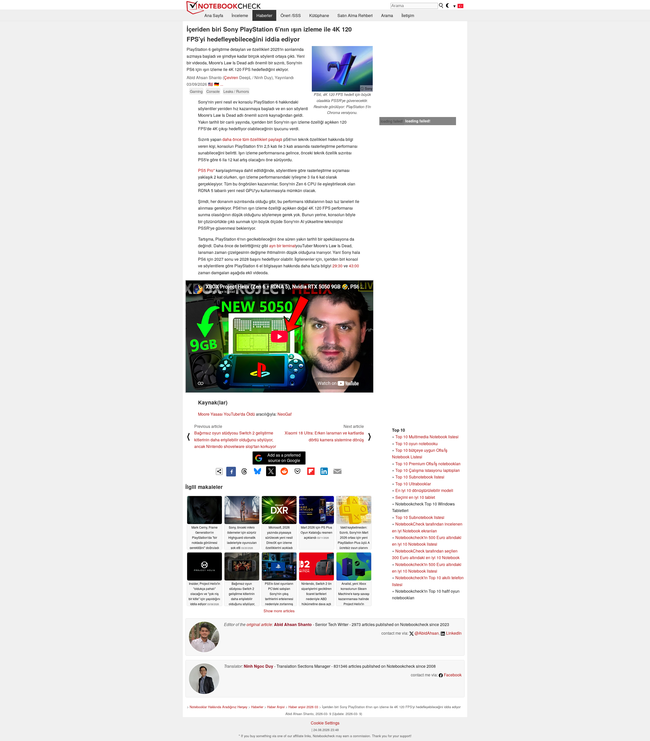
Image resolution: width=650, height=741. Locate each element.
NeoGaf (284, 414)
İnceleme (240, 15)
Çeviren (231, 77)
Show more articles (279, 610)
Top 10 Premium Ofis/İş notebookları (428, 464)
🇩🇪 (216, 84)
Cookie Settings (325, 723)
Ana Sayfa (213, 15)
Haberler (264, 15)
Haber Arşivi (276, 706)
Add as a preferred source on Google (284, 457)
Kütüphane (319, 15)
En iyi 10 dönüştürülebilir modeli (424, 490)
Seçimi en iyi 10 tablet (415, 497)
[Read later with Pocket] (297, 471)
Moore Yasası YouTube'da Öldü (226, 414)
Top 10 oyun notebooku (416, 443)
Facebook (452, 675)
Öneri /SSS (291, 15)
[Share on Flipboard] (311, 471)
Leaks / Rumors (236, 91)
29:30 (337, 266)
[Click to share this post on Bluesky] (257, 471)
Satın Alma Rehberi (355, 15)
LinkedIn (453, 633)
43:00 (354, 266)
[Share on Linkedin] (324, 471)
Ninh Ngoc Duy (258, 666)
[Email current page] (337, 471)
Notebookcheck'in (412, 564)
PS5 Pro (205, 170)
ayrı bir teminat (282, 246)
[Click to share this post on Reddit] (284, 471)
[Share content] (219, 471)
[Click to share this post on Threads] (244, 471)
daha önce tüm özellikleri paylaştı (252, 139)
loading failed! (392, 121)
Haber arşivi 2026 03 (303, 706)
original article (259, 624)
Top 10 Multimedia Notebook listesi (427, 437)
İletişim (407, 15)
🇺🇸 (210, 84)
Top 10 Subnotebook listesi (419, 477)
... (221, 84)
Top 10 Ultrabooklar (413, 484)
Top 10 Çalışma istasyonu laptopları (427, 470)
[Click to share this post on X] (271, 471)
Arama (387, 15)
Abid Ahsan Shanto (293, 624)
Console (213, 91)
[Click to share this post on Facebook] (231, 471)
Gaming (196, 91)
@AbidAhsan (426, 633)
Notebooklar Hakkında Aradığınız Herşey (218, 706)
